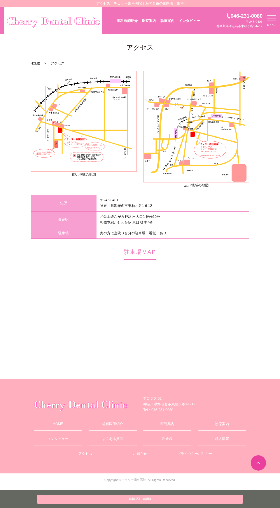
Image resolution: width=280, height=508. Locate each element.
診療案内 (168, 21)
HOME (35, 63)
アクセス (85, 453)
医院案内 (149, 21)
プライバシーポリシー (194, 453)
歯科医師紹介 (127, 21)
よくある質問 (112, 439)
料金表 (167, 439)
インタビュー (189, 21)
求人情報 (222, 439)
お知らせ (140, 453)
